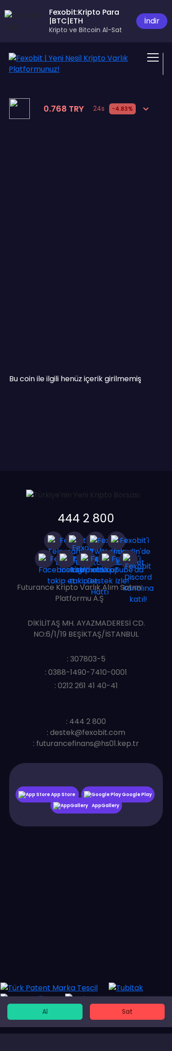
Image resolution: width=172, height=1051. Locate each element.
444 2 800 (86, 518)
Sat (127, 1011)
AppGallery (105, 805)
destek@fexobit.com (87, 732)
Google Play (136, 794)
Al (45, 1011)
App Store (63, 794)
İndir (152, 21)
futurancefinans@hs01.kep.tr (87, 743)
